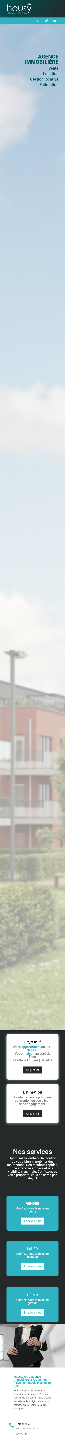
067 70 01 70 (21, 1434)
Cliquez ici (32, 1070)
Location (50, 73)
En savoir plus (32, 1221)
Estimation (48, 84)
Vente (53, 68)
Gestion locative (44, 79)
